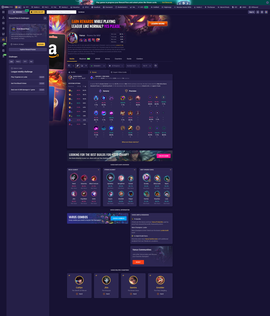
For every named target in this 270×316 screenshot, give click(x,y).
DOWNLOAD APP (38, 12)
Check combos (118, 218)
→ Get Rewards (166, 2)
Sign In (251, 12)
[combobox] (61, 12)
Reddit (138, 262)
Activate (41, 44)
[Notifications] (257, 12)
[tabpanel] (28, 80)
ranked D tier (119, 45)
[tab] (72, 59)
